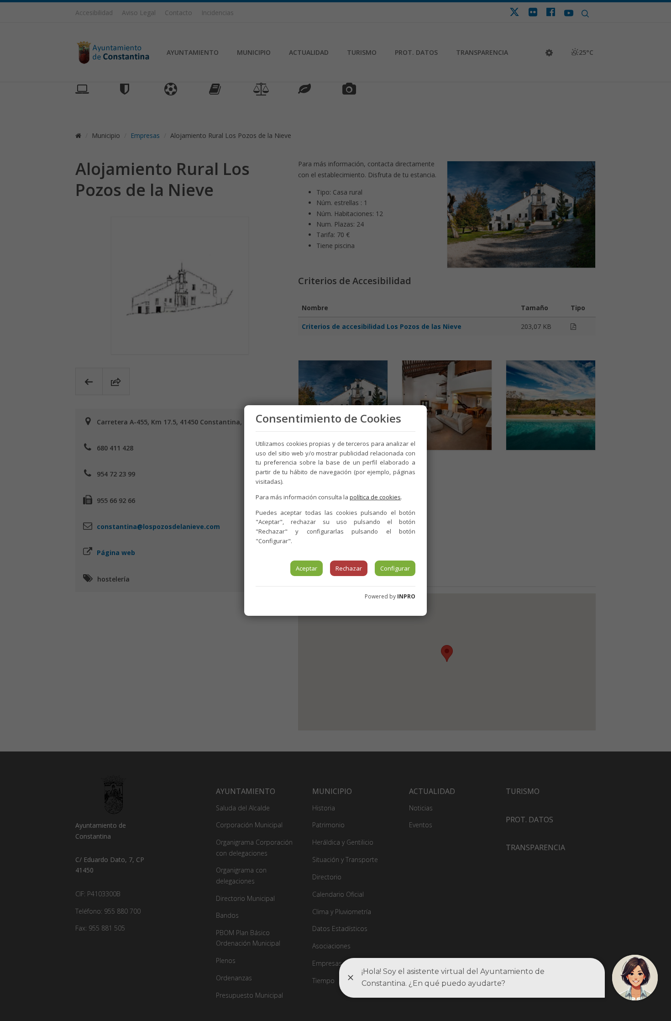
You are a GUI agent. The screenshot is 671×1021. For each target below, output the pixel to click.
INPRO (406, 596)
